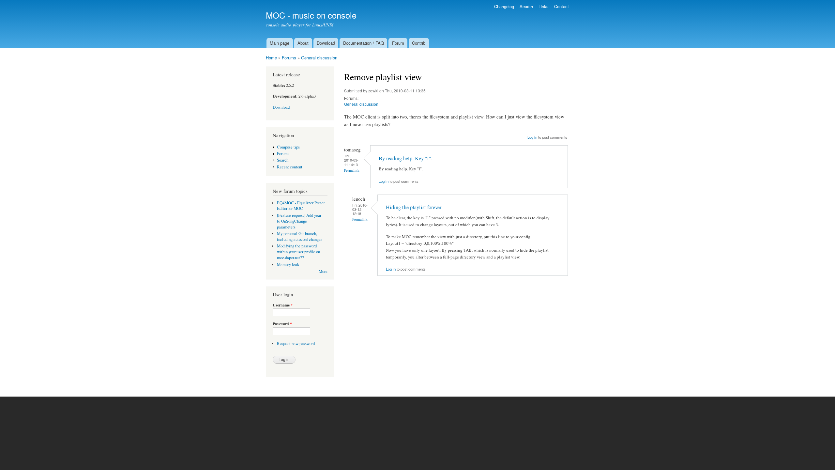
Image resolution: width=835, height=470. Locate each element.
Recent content (289, 167)
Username (283, 305)
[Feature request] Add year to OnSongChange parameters (299, 221)
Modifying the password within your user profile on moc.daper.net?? (298, 251)
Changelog (504, 6)
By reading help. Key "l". (406, 158)
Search (526, 6)
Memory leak (288, 264)
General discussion (319, 58)
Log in (532, 137)
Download (326, 43)
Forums (289, 58)
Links (544, 6)
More (323, 271)
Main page (279, 43)
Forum (398, 43)
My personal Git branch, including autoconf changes (299, 236)
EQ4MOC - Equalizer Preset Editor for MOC (301, 206)
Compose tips (288, 147)
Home (271, 58)
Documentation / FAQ (363, 43)
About (303, 43)
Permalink (351, 170)
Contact (561, 6)
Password (282, 323)
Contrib (418, 43)
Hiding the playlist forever (413, 207)
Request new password (296, 343)
